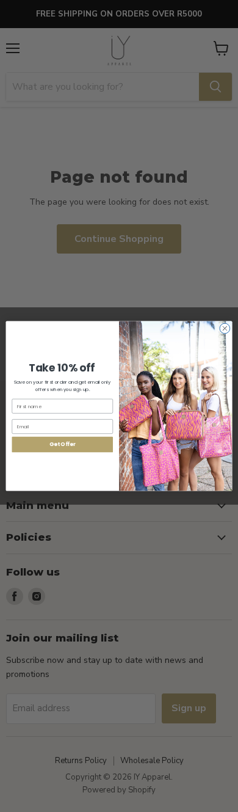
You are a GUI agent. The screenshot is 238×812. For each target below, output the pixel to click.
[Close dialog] (225, 328)
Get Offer (62, 444)
